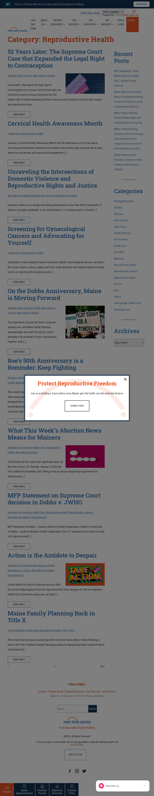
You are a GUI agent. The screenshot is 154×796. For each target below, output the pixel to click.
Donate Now (77, 405)
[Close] (125, 379)
